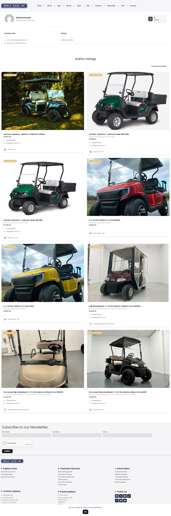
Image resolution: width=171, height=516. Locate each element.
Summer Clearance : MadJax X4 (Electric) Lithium (24, 134)
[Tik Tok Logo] (129, 496)
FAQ (122, 6)
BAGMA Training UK (121, 474)
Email (105, 432)
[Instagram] (117, 500)
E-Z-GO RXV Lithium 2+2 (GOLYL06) (18, 306)
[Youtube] (125, 496)
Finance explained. (121, 472)
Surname (55, 432)
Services (98, 6)
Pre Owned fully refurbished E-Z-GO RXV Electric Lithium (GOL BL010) (118, 392)
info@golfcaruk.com (13, 143)
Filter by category (158, 66)
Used (79, 6)
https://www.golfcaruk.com (17, 43)
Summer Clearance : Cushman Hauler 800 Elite (23, 220)
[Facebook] (117, 496)
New (59, 6)
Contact (133, 6)
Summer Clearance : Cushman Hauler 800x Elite (109, 134)
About (49, 6)
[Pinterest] (125, 500)
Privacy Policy (62, 485)
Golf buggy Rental (6, 474)
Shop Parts (111, 6)
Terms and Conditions (65, 482)
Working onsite (63, 479)
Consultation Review (121, 477)
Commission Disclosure (122, 479)
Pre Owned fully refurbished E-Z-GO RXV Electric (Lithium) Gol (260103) (33, 392)
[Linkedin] (121, 500)
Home (39, 6)
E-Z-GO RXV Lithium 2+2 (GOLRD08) (104, 220)
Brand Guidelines (120, 482)
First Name (6, 432)
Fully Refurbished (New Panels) (103, 324)
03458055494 (11, 140)
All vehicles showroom (8, 472)
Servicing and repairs (65, 474)
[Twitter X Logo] (121, 496)
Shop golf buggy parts (65, 472)
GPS (88, 6)
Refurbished (97, 233)
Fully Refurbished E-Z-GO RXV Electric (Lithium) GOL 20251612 (114, 306)
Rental (68, 6)
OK (85, 512)
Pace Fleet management (66, 477)
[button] (3, 100)
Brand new (11, 149)
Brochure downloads (8, 477)
